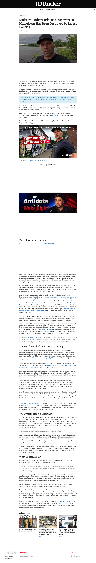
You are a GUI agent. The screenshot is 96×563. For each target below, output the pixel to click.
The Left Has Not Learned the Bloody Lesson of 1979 (27, 530)
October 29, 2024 (36, 31)
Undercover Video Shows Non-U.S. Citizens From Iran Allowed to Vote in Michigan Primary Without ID (47, 532)
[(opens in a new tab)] (28, 521)
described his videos (48, 106)
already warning (63, 441)
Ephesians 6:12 (8, 558)
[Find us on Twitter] (74, 556)
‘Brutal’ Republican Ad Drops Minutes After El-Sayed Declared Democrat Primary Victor (67, 532)
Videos (24, 15)
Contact (31, 556)
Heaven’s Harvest (46, 329)
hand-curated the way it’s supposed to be (56, 97)
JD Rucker (10, 556)
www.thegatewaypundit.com (39, 160)
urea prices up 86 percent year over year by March (39, 358)
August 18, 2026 (23, 533)
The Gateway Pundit (25, 31)
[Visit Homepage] (48, 4)
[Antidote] (48, 203)
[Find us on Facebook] (71, 556)
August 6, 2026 (63, 536)
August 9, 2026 (43, 536)
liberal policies (56, 115)
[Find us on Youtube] (77, 556)
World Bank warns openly (31, 403)
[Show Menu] (1, 9)
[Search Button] (94, 9)
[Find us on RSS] (79, 556)
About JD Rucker (50, 9)
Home (41, 9)
